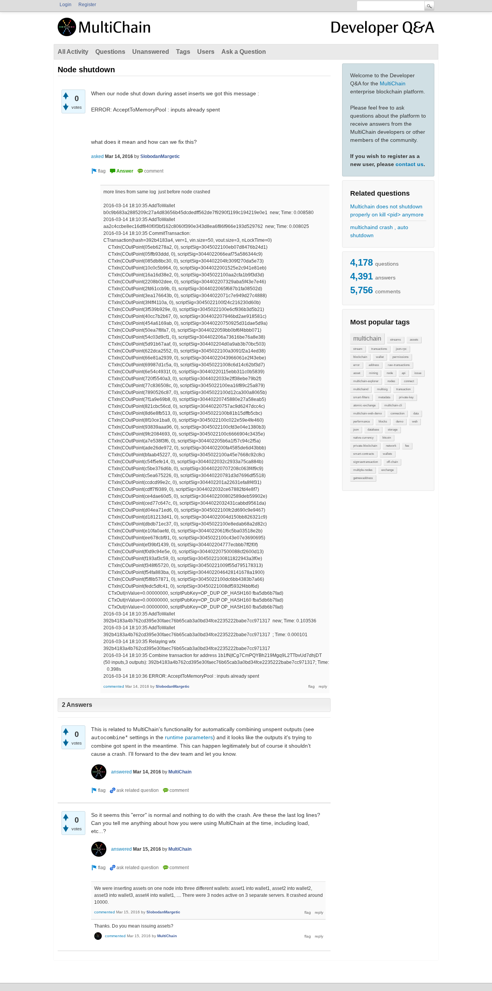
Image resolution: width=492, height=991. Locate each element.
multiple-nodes (362, 470)
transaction (403, 389)
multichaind (360, 389)
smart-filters (361, 397)
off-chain (392, 462)
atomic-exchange (364, 405)
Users (205, 51)
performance (361, 421)
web (414, 421)
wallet (380, 357)
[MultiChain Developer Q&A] (382, 30)
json (356, 429)
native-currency (363, 437)
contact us (410, 164)
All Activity (73, 51)
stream (357, 349)
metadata (384, 397)
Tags (183, 51)
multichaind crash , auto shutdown (379, 231)
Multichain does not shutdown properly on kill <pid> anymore (387, 210)
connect (409, 381)
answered (121, 772)
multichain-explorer (366, 381)
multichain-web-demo (367, 413)
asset (356, 373)
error (356, 365)
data (416, 413)
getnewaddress (363, 478)
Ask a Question (243, 51)
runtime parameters (189, 737)
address (374, 365)
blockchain (360, 357)
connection (397, 413)
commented (113, 686)
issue (417, 373)
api (404, 373)
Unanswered (150, 51)
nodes (391, 381)
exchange (387, 470)
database (373, 429)
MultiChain (393, 83)
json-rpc (401, 349)
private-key (406, 397)
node (390, 373)
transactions (379, 349)
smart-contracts (363, 454)
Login (65, 4)
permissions (400, 357)
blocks (383, 421)
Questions (110, 51)
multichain (367, 338)
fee (407, 445)
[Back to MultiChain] (105, 31)
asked (97, 156)
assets (414, 339)
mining (373, 373)
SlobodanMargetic (160, 156)
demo (399, 421)
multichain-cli (393, 405)
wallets (387, 454)
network (391, 445)
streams (395, 339)
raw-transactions (399, 365)
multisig (382, 389)
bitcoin (386, 437)
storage (392, 429)
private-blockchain (365, 445)
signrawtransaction (365, 462)
